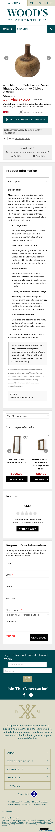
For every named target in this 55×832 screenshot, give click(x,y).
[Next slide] (46, 451)
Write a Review (27, 528)
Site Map (26, 804)
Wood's (14, 3)
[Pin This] (5, 112)
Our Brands (8, 811)
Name (9, 563)
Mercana (10, 92)
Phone (10, 586)
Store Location (14, 610)
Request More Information (27, 119)
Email (9, 575)
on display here (22, 138)
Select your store (14, 129)
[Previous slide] (9, 451)
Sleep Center (41, 3)
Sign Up (27, 679)
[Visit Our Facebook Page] (24, 695)
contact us (39, 358)
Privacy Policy (14, 804)
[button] (49, 58)
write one (38, 522)
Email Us (40, 156)
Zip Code (11, 598)
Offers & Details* (39, 804)
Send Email (38, 637)
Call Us (17, 156)
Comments (12, 621)
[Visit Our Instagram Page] (31, 695)
